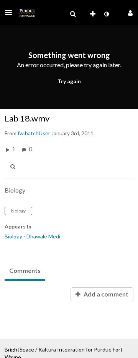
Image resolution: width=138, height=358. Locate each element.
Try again (69, 81)
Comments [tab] (25, 270)
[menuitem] (73, 14)
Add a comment (105, 294)
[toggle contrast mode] (106, 14)
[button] (11, 12)
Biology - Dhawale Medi (32, 236)
